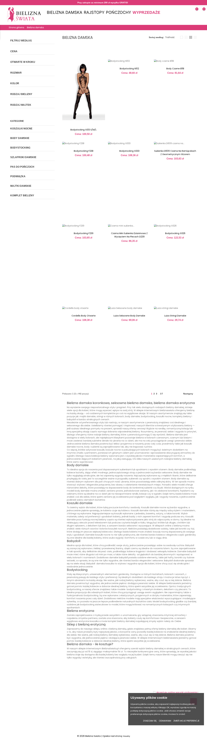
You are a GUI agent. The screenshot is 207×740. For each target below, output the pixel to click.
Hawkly (126, 736)
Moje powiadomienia (115, 702)
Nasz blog (86, 716)
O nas (84, 702)
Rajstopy (94, 12)
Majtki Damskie (20, 186)
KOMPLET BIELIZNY (22, 195)
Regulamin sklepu (89, 693)
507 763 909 (17, 697)
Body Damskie (19, 138)
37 (161, 393)
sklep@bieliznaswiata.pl (24, 702)
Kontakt (84, 707)
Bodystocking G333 (129, 150)
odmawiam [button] (165, 720)
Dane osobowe (112, 679)
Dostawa (85, 679)
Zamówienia (111, 688)
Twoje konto (116, 673)
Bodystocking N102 (129, 68)
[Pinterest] (26, 723)
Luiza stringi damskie (175, 315)
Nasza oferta (63, 684)
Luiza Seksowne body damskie (129, 315)
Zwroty (84, 684)
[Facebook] (15, 723)
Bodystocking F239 (83, 233)
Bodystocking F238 (83, 150)
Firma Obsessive (65, 693)
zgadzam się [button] (150, 720)
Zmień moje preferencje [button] (186, 720)
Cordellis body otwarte (84, 315)
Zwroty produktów (114, 684)
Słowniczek (62, 702)
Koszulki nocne (21, 128)
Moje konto (86, 712)
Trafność (170, 37)
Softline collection (65, 698)
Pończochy (118, 12)
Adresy (108, 698)
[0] (193, 13)
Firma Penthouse (65, 688)
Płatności (85, 698)
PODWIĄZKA (17, 176)
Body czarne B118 (175, 68)
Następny (189, 394)
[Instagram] (21, 723)
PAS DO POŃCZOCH (22, 167)
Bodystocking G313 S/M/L (83, 129)
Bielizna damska (64, 12)
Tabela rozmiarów (66, 679)
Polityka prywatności (91, 688)
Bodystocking (20, 147)
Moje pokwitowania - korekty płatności (124, 693)
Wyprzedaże (146, 12)
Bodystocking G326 (175, 233)
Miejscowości (63, 707)
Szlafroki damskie (23, 157)
